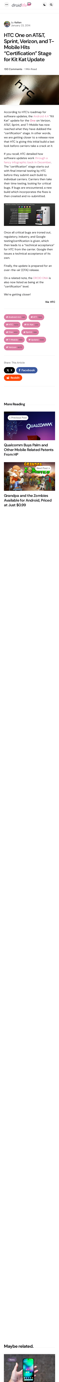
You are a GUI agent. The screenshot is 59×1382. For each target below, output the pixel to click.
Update (37, 339)
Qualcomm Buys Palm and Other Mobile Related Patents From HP (28, 450)
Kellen (17, 22)
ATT (37, 317)
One (12, 332)
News (12, 1360)
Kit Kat (32, 324)
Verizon (15, 347)
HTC (13, 324)
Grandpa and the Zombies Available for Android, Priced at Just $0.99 (28, 500)
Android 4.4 (41, 116)
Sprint (31, 332)
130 (13, 69)
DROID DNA (40, 278)
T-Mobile (15, 339)
